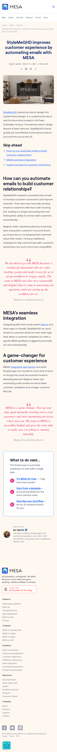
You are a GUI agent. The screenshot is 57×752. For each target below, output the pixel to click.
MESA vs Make (8, 636)
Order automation (10, 650)
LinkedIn (20, 727)
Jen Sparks (18, 530)
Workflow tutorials (10, 689)
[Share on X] (21, 69)
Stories (38, 17)
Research (29, 17)
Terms (11, 736)
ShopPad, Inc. (42, 734)
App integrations (9, 613)
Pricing (5, 620)
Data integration (9, 663)
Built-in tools (8, 617)
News (46, 17)
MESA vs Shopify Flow (11, 630)
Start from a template (28, 488)
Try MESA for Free (26, 478)
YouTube (12, 727)
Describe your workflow (30, 501)
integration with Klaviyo (23, 366)
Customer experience (11, 656)
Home (4, 25)
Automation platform (11, 604)
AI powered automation (12, 666)
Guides (11, 17)
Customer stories (9, 696)
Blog (4, 17)
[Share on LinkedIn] (26, 69)
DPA (17, 736)
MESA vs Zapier (9, 633)
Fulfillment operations (12, 660)
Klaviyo (44, 324)
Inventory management (12, 653)
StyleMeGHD (9, 112)
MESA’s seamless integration (21, 159)
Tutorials (19, 17)
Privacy (4, 736)
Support (6, 712)
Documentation (9, 679)
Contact (5, 716)
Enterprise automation (12, 670)
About (5, 706)
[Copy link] (36, 69)
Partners (6, 709)
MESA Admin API (9, 683)
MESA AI (6, 607)
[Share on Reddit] (31, 69)
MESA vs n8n (8, 640)
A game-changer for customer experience (28, 164)
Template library (9, 610)
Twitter (4, 727)
